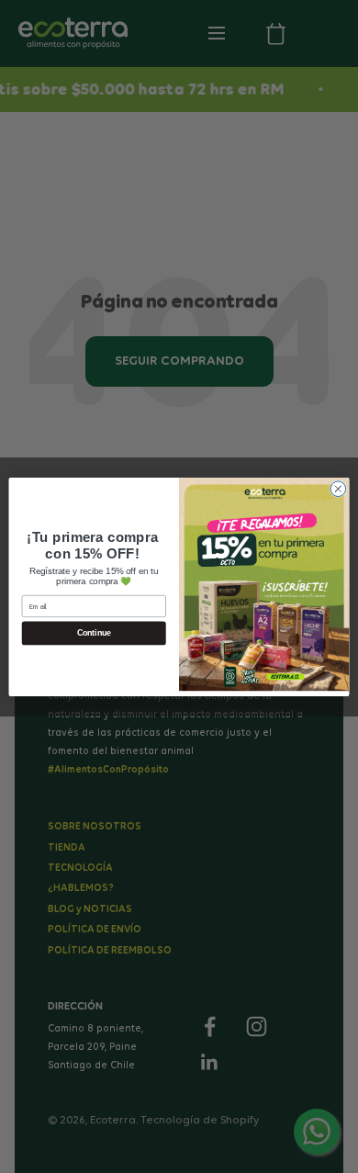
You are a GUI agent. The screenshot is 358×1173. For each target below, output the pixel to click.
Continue (94, 632)
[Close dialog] (338, 488)
